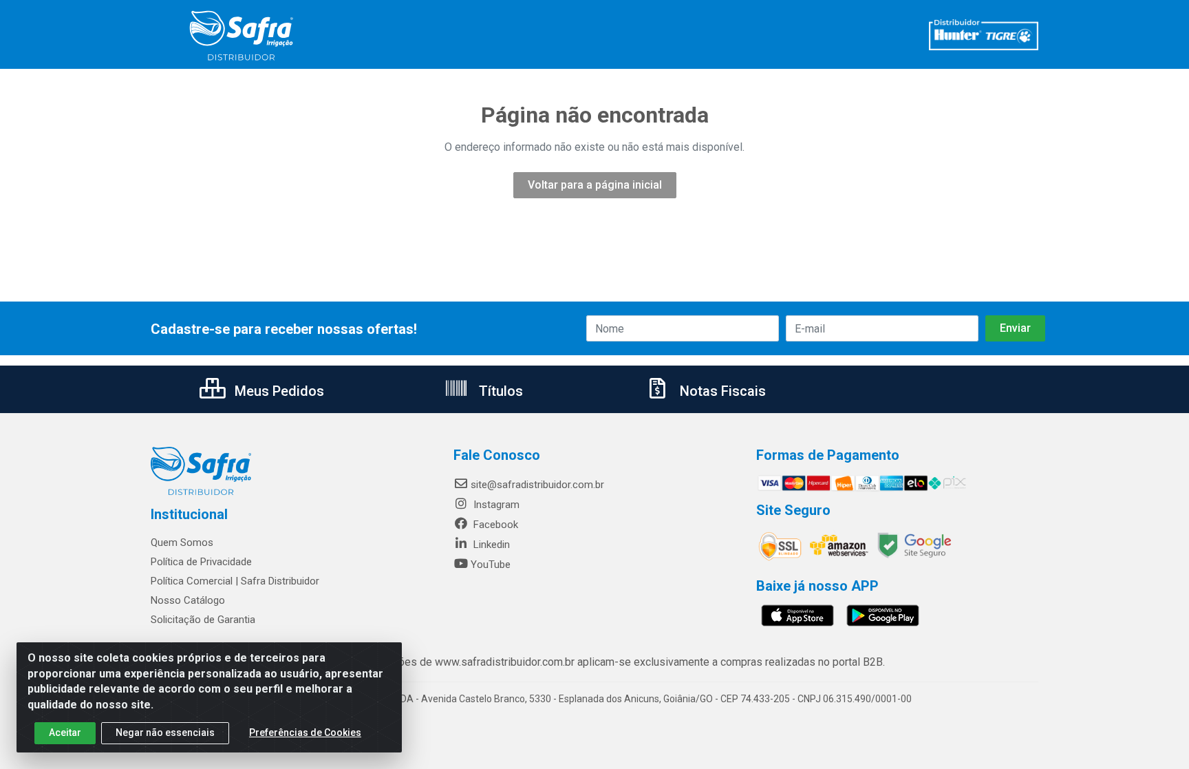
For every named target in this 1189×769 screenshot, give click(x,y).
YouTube (491, 564)
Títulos (499, 391)
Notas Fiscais (721, 391)
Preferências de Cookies (305, 732)
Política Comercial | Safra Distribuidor (235, 581)
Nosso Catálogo (188, 600)
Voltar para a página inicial (595, 184)
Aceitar (65, 732)
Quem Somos (182, 542)
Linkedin (490, 544)
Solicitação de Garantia (203, 619)
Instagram (495, 504)
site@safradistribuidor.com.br (537, 484)
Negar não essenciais (165, 732)
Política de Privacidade (201, 562)
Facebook (494, 524)
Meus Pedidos (277, 391)
